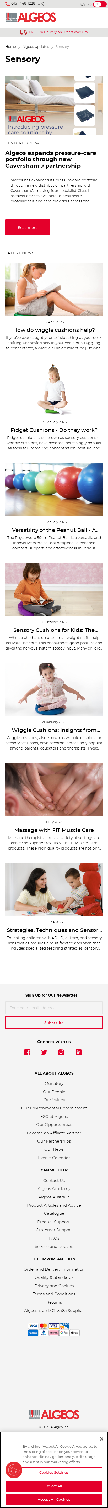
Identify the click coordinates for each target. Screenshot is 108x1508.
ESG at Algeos (54, 1117)
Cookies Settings (54, 1472)
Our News (54, 1149)
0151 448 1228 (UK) (27, 4)
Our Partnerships (54, 1141)
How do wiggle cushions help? (54, 330)
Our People (54, 1092)
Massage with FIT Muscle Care (54, 830)
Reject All (54, 1486)
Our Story (54, 1084)
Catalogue (54, 1214)
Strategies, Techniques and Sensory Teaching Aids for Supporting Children (54, 931)
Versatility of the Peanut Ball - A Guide (54, 530)
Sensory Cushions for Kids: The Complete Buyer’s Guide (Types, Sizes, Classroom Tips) (54, 630)
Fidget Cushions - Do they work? (54, 430)
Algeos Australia (54, 1197)
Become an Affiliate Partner (54, 1133)
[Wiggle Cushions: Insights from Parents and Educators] (54, 689)
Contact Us (54, 1181)
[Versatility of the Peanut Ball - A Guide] (54, 489)
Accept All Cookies (54, 1499)
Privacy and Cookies (54, 1286)
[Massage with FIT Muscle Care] (54, 789)
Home (10, 47)
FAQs (54, 1238)
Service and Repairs (54, 1247)
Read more (27, 227)
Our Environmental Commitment (54, 1108)
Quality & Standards (54, 1278)
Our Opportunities (54, 1125)
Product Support (54, 1222)
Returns (54, 1303)
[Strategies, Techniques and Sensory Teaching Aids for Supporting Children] (54, 889)
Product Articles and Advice (54, 1205)
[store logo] (30, 18)
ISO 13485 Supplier (66, 1311)
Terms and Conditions (54, 1294)
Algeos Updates (36, 47)
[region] (54, 1470)
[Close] (101, 1439)
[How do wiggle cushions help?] (54, 289)
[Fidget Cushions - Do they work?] (54, 389)
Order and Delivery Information (54, 1269)
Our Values (54, 1100)
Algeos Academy (54, 1189)
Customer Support (54, 1230)
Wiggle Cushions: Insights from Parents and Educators (54, 731)
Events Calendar (54, 1158)
